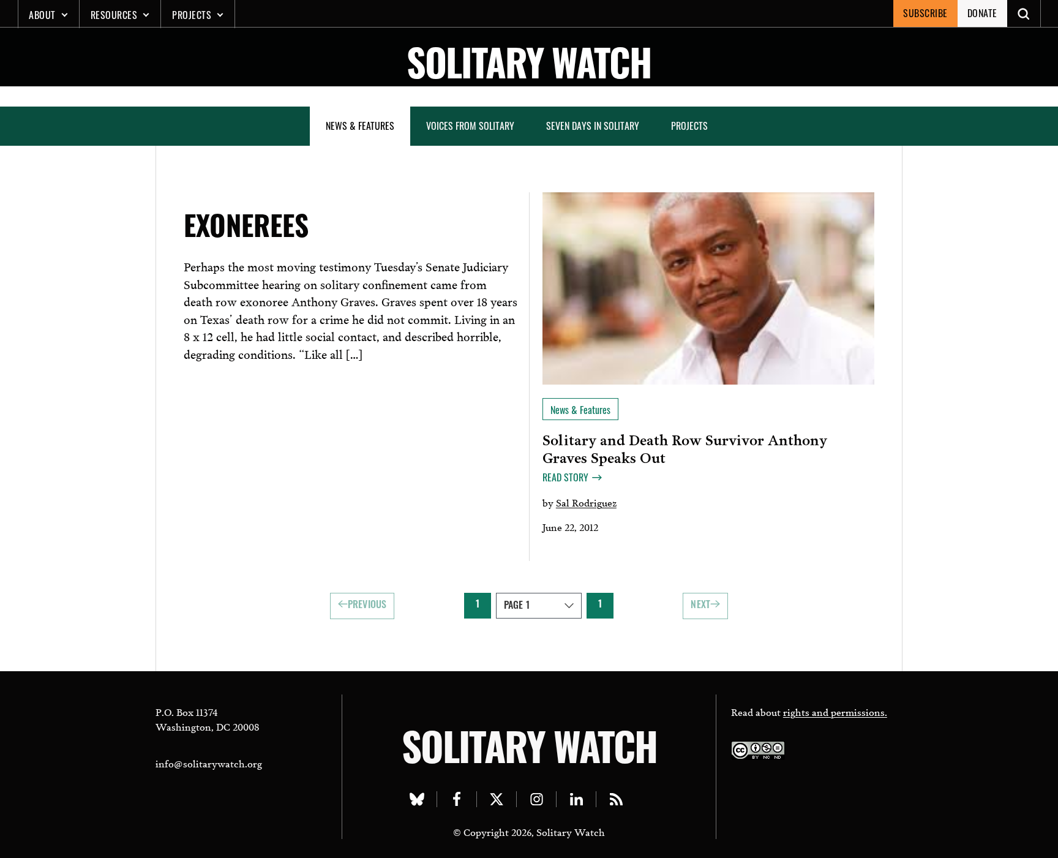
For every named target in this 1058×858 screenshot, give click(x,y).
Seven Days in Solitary (592, 125)
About (42, 14)
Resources (114, 14)
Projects (191, 14)
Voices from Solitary (470, 125)
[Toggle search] (1024, 13)
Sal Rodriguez (586, 502)
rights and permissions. (835, 711)
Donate (982, 13)
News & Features (360, 125)
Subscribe (925, 13)
